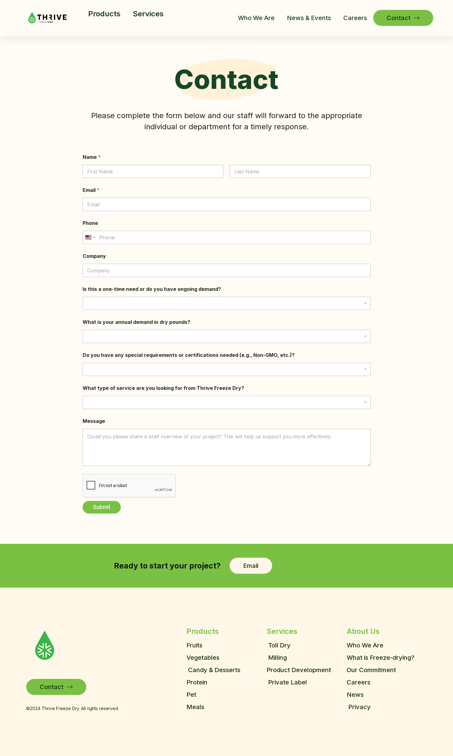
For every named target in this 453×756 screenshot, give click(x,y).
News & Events (309, 18)
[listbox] (227, 303)
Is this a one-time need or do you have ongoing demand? (152, 289)
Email (91, 190)
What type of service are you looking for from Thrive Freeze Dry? (163, 388)
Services (148, 13)
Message (94, 421)
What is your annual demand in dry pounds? (136, 322)
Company (94, 256)
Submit (101, 507)
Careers (355, 18)
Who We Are (256, 18)
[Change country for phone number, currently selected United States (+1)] (90, 237)
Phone (90, 223)
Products (104, 13)
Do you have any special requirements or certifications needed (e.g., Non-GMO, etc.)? (189, 355)
